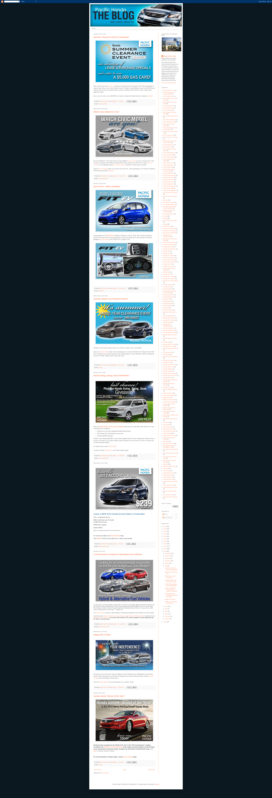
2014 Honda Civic (168, 135)
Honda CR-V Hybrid (169, 276)
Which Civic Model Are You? (106, 112)
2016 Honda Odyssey (169, 186)
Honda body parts (168, 247)
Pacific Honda (103, 169)
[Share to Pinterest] (136, 101)
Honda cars (166, 251)
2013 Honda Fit (167, 110)
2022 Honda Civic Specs (170, 196)
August (167, 563)
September (168, 561)
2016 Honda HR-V (168, 184)
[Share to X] (132, 101)
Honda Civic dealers (169, 257)
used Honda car (167, 475)
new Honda (166, 424)
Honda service (167, 371)
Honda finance (167, 301)
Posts (165, 514)
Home (94, 28)
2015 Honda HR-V (168, 173)
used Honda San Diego (170, 491)
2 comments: (120, 687)
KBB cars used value (169, 399)
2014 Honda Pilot (168, 155)
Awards (100, 764)
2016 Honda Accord (169, 177)
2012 (165, 551)
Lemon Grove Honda (169, 402)
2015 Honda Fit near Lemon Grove (169, 170)
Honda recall (167, 362)
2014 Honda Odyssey (169, 152)
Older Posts (151, 770)
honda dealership (168, 295)
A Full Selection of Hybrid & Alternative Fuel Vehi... (171, 595)
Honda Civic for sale (169, 260)
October (167, 558)
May (166, 609)
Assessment (104, 239)
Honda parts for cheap (169, 344)
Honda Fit (166, 308)
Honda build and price (169, 249)
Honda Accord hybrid (169, 233)
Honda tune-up (167, 387)
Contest (100, 458)
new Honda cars (168, 427)
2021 (165, 529)
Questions (166, 441)
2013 (165, 549)
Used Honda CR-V (168, 485)
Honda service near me (170, 375)
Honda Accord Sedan (169, 242)
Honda (111, 86)
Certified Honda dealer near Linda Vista (169, 207)
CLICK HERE (112, 446)
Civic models (132, 161)
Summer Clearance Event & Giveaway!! (111, 37)
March (167, 614)
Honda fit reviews (168, 310)
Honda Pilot (108, 450)
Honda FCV (166, 299)
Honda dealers (167, 289)
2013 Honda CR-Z (168, 108)
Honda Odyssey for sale (170, 334)
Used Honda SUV (168, 495)
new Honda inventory (169, 431)
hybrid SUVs (166, 397)
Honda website (103, 682)
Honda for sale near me (170, 312)
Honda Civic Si (167, 264)
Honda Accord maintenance (167, 235)
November (168, 556)
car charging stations (169, 204)
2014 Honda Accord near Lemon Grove (170, 128)
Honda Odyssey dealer (169, 332)
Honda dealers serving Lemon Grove (169, 291)
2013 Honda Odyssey (169, 120)
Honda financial (167, 303)
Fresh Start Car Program (170, 220)
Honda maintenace (168, 328)
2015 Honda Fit (167, 167)
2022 (165, 526)
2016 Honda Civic (168, 179)
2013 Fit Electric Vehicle (101, 617)
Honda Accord (167, 226)
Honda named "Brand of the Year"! (109, 696)
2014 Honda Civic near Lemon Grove (169, 141)
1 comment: (121, 101)
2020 (165, 531)
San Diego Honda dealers (170, 449)
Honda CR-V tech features (170, 281)
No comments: (122, 176)
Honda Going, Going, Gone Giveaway (111, 426)
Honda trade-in (167, 377)
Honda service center (169, 373)
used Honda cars (168, 477)
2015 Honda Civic (168, 163)
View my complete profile (169, 83)
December (168, 553)
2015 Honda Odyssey (169, 175)
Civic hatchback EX (168, 214)
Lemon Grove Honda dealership (169, 408)
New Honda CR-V (168, 429)
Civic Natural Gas (110, 616)
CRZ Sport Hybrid (139, 616)
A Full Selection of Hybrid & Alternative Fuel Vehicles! (118, 554)
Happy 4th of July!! (102, 635)
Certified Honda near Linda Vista (169, 211)
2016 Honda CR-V (168, 182)
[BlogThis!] (130, 101)
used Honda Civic (168, 479)
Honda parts (166, 342)
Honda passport (167, 352)
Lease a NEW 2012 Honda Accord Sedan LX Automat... (171, 589)
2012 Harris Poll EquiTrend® (113, 747)
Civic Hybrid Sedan (119, 165)
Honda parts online (168, 346)
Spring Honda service (169, 466)
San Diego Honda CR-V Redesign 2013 (170, 446)
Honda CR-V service (169, 278)
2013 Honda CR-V (168, 106)
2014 (165, 546)
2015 (165, 544)
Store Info (106, 626)
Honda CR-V (167, 274)
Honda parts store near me (170, 348)
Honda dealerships (168, 297)
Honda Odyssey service (170, 338)
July (166, 566)
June (166, 606)
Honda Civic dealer (168, 255)
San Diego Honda (168, 443)
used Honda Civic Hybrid (170, 481)
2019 (165, 534)
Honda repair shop (168, 367)
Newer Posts (97, 770)
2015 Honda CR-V (168, 165)
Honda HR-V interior (169, 318)
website (150, 96)
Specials (105, 103)
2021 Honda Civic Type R (170, 192)
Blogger (157, 784)
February (167, 616)
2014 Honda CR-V (168, 145)
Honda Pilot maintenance (170, 356)
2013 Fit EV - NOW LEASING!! (107, 187)
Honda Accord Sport (169, 244)
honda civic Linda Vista (169, 262)
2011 (165, 622)
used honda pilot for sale (170, 487)
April (166, 611)
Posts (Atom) (105, 773)
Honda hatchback (168, 316)
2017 (165, 539)
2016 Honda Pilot (168, 188)
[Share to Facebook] (134, 101)
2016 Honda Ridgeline (169, 190)
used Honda (166, 470)
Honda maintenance (169, 330)
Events (100, 103)
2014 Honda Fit (167, 147)
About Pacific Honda (170, 56)
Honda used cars (168, 393)
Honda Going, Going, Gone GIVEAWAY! (111, 376)
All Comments (168, 517)
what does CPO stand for (170, 497)
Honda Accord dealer (169, 228)
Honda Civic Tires (168, 266)
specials (111, 170)
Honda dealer (167, 287)
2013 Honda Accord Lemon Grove (169, 93)
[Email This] (128, 101)
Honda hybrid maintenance (167, 325)
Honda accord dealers (169, 230)
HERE (99, 538)
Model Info (105, 178)
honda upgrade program (170, 389)
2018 (165, 536)
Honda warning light (169, 395)
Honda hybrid (167, 322)
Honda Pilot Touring (169, 360)
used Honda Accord (168, 473)
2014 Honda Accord (169, 122)
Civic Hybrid (120, 616)
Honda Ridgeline (168, 369)
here (95, 751)
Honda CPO (166, 272)
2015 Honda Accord (169, 157)
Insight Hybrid (129, 616)
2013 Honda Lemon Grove (170, 116)
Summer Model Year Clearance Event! (111, 299)
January (167, 619)
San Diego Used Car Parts (170, 453)
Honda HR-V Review (169, 320)
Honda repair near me (169, 364)
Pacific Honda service (169, 435)
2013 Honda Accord (169, 90)
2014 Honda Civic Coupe (170, 137)
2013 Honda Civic (168, 96)
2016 (165, 541)
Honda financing (168, 305)
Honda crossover (168, 284)
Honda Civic (166, 253)
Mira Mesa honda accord (170, 419)
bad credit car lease (168, 202)
